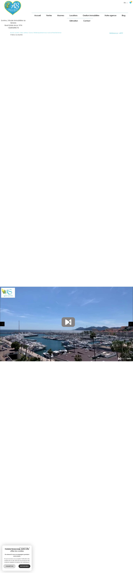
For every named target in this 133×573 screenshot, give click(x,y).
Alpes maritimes (24, 32)
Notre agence (110, 15)
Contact (86, 21)
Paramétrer (9, 566)
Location (17, 32)
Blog (123, 15)
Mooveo (60, 15)
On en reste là (23, 548)
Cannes (31, 32)
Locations (73, 15)
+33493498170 (13, 28)
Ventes (49, 15)
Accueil (37, 15)
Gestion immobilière (91, 15)
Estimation (74, 21)
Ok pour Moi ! (24, 566)
